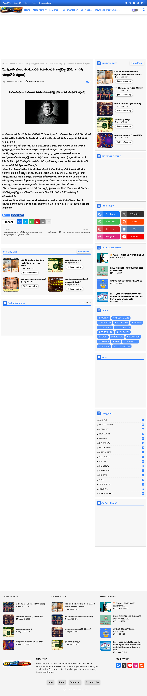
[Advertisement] (73, 37)
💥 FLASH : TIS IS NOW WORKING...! (127, 255)
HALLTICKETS (124, 332)
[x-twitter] (138, 3)
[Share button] (48, 221)
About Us (7, 3)
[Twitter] (25, 221)
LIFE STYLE (105, 341)
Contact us (18, 3)
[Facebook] (19, 221)
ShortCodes (86, 9)
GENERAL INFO (17, 63)
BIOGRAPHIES (122, 322)
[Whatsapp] (31, 221)
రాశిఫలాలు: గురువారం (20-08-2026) (128, 135)
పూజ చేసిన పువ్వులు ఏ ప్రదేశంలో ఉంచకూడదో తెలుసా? (76, 280)
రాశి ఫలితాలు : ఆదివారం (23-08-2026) (128, 88)
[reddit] (141, 665)
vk (135, 229)
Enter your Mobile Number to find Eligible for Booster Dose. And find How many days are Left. (126, 296)
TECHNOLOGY (131, 341)
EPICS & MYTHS (124, 327)
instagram (110, 236)
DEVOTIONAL (106, 327)
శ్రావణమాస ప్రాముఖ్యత (73, 260)
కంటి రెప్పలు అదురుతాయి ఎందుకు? (33, 279)
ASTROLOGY (106, 322)
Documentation (45, 3)
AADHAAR (105, 318)
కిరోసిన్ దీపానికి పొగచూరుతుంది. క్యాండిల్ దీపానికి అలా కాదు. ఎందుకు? (32, 263)
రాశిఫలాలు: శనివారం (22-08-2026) (127, 103)
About (62, 682)
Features (53, 9)
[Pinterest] (37, 221)
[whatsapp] (130, 3)
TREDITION (105, 346)
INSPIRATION (134, 337)
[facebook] (125, 3)
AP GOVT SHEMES (122, 318)
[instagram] (142, 3)
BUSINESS (138, 322)
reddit (135, 221)
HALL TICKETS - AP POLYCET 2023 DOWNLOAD (126, 269)
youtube (135, 236)
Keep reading (31, 272)
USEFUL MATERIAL (123, 346)
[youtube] (129, 665)
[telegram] (134, 3)
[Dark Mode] (144, 10)
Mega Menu (39, 9)
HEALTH (104, 337)
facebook (110, 214)
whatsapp (110, 221)
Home (27, 9)
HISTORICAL (118, 337)
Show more (83, 251)
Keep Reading (125, 81)
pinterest (110, 229)
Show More (136, 63)
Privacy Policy (31, 3)
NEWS (117, 341)
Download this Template (107, 9)
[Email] (43, 221)
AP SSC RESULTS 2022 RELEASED (126, 280)
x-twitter (134, 214)
